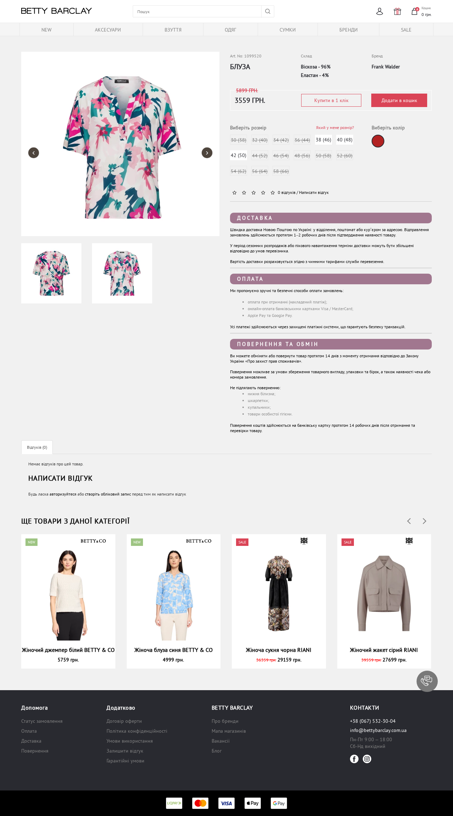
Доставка (255, 217)
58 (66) (281, 171)
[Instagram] (367, 759)
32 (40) (260, 140)
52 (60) (344, 155)
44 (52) (260, 155)
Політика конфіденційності (137, 731)
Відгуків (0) (37, 447)
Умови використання (130, 741)
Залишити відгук (125, 751)
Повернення (34, 751)
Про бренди (225, 721)
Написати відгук (314, 192)
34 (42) (281, 140)
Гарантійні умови (125, 761)
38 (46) (323, 139)
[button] (427, 681)
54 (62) (238, 171)
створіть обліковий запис (108, 494)
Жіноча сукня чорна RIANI (278, 649)
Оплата (250, 278)
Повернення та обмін (278, 344)
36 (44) (302, 140)
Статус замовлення (42, 721)
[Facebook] (354, 759)
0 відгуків (287, 192)
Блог (217, 751)
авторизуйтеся (63, 494)
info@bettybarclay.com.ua (378, 730)
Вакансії (221, 741)
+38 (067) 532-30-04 (373, 721)
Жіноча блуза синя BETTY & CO (173, 649)
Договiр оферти (124, 721)
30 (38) (238, 140)
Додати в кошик (399, 100)
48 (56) (302, 155)
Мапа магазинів (229, 731)
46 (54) (281, 155)
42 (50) (238, 155)
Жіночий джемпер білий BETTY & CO (68, 649)
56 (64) (260, 171)
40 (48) (344, 139)
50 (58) (323, 155)
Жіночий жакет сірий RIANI (384, 649)
